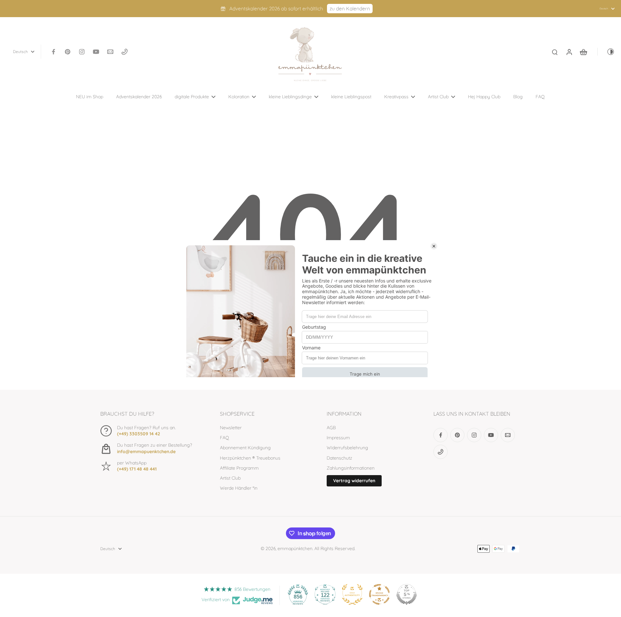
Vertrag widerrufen (354, 481)
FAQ (224, 438)
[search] (555, 51)
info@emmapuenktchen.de (146, 451)
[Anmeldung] (569, 51)
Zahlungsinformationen (351, 468)
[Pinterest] (67, 52)
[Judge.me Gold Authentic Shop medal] (352, 594)
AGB (331, 428)
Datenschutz (339, 458)
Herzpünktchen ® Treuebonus (250, 458)
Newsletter (231, 428)
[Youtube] (96, 52)
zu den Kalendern (350, 8)
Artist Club (230, 478)
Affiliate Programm (239, 468)
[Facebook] (53, 52)
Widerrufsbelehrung (347, 448)
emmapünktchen (295, 548)
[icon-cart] (583, 51)
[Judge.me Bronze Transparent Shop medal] (379, 594)
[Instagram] (82, 52)
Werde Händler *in (238, 488)
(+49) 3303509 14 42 (138, 434)
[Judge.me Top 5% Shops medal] (406, 594)
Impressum (338, 438)
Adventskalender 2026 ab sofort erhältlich (276, 8)
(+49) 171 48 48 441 (137, 469)
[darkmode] (606, 52)
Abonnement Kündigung (245, 448)
